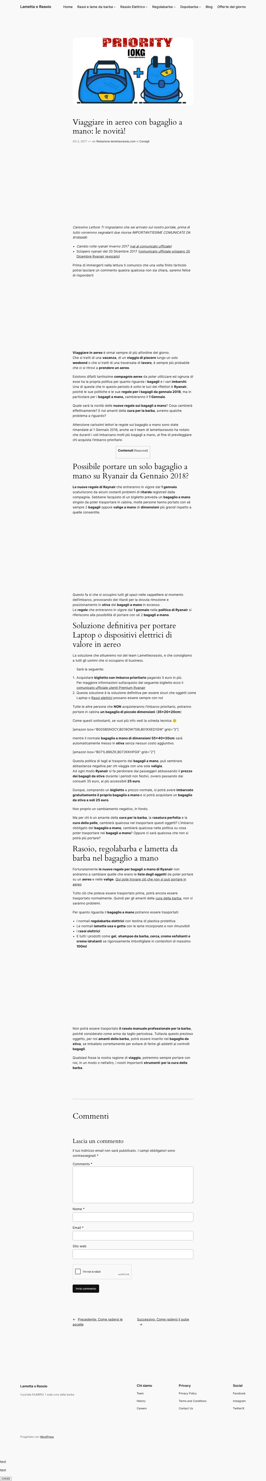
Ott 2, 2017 (80, 141)
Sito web (79, 1246)
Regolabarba (162, 7)
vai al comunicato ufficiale (151, 246)
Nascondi (141, 450)
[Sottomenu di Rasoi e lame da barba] (115, 7)
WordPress (47, 1436)
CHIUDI (6, 1478)
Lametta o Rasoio (35, 6)
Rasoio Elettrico (132, 7)
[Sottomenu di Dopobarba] (200, 7)
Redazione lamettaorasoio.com (116, 141)
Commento (82, 1164)
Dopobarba (189, 7)
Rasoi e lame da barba (95, 7)
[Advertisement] (133, 188)
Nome (79, 1209)
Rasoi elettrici (101, 698)
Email (78, 1228)
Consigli (144, 141)
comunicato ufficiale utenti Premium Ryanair (111, 688)
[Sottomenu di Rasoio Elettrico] (147, 7)
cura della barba (168, 898)
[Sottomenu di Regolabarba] (175, 7)
